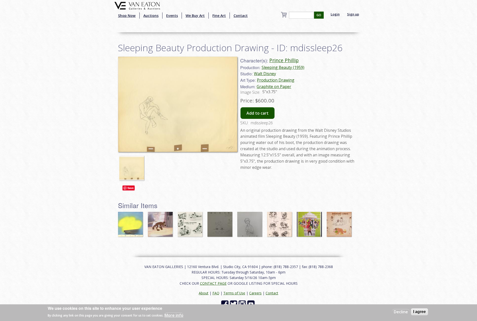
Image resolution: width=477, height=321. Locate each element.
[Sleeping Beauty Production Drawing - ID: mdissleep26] (133, 166)
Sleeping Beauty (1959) (283, 67)
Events (172, 15)
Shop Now (127, 15)
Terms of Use (234, 293)
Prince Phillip (284, 60)
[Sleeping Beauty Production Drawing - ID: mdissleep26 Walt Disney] (177, 104)
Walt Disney (265, 73)
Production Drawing (275, 80)
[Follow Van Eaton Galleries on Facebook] (225, 303)
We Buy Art (195, 15)
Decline (401, 312)
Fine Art (219, 15)
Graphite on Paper (274, 86)
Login (335, 14)
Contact (241, 15)
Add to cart (257, 113)
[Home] (137, 5)
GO (319, 15)
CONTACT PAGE (213, 283)
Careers (255, 293)
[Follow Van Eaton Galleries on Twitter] (234, 303)
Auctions (151, 15)
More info (173, 315)
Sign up (353, 14)
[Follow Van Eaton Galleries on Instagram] (242, 303)
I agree (419, 312)
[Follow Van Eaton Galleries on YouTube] (251, 303)
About (203, 293)
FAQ (215, 293)
